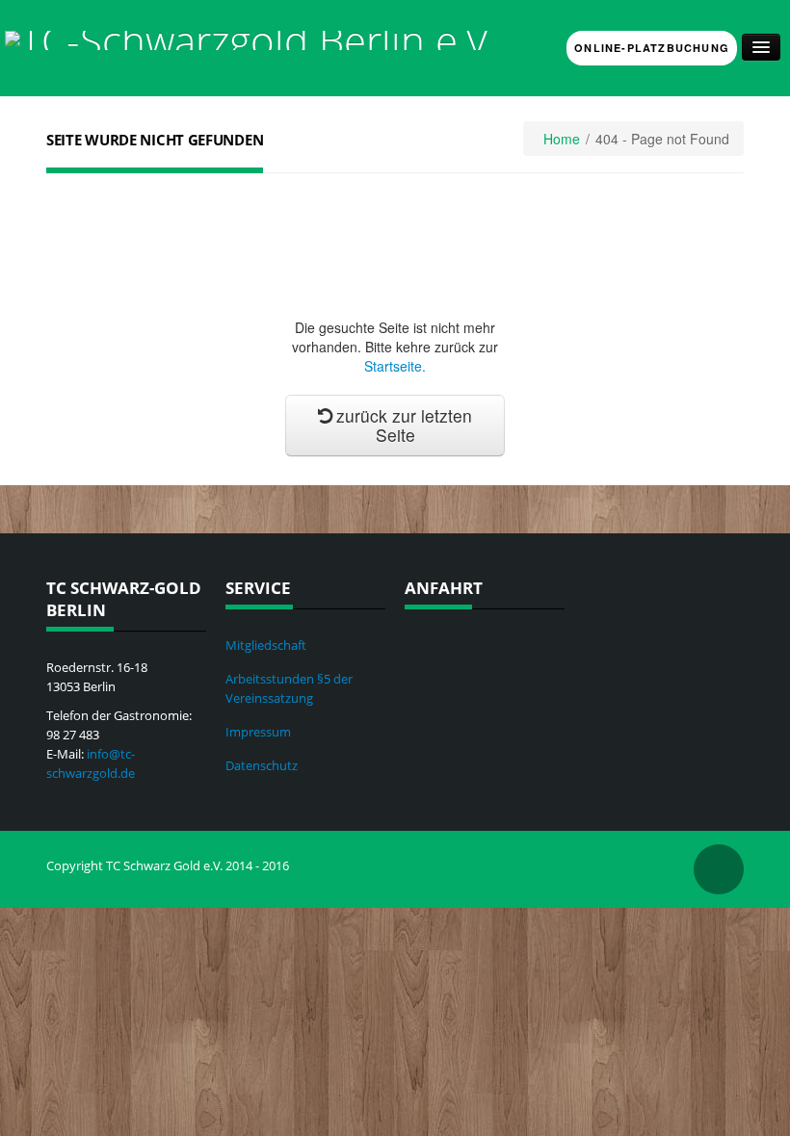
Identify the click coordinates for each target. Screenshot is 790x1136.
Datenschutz (261, 765)
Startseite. (395, 365)
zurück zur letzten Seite (404, 425)
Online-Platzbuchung (651, 47)
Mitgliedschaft (265, 645)
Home (561, 138)
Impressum (258, 731)
